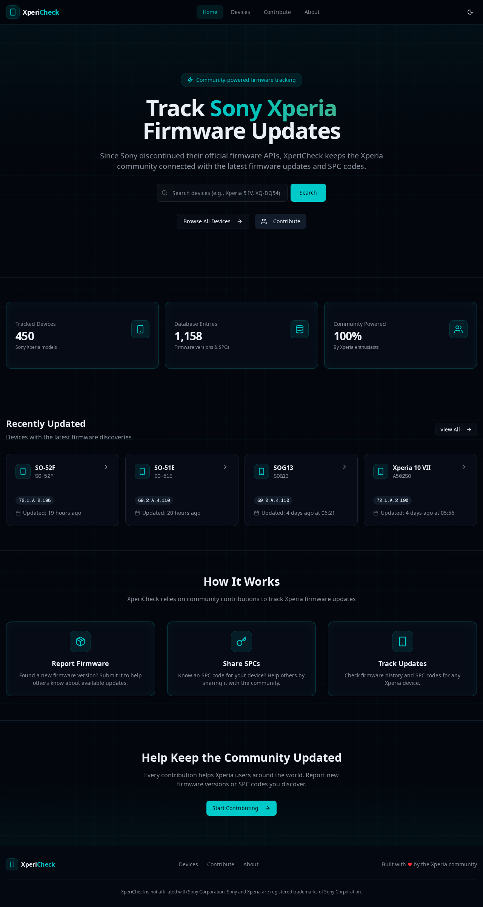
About (312, 11)
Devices (240, 11)
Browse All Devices (207, 221)
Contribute (277, 11)
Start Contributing (235, 808)
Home (210, 11)
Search (308, 192)
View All (450, 429)
